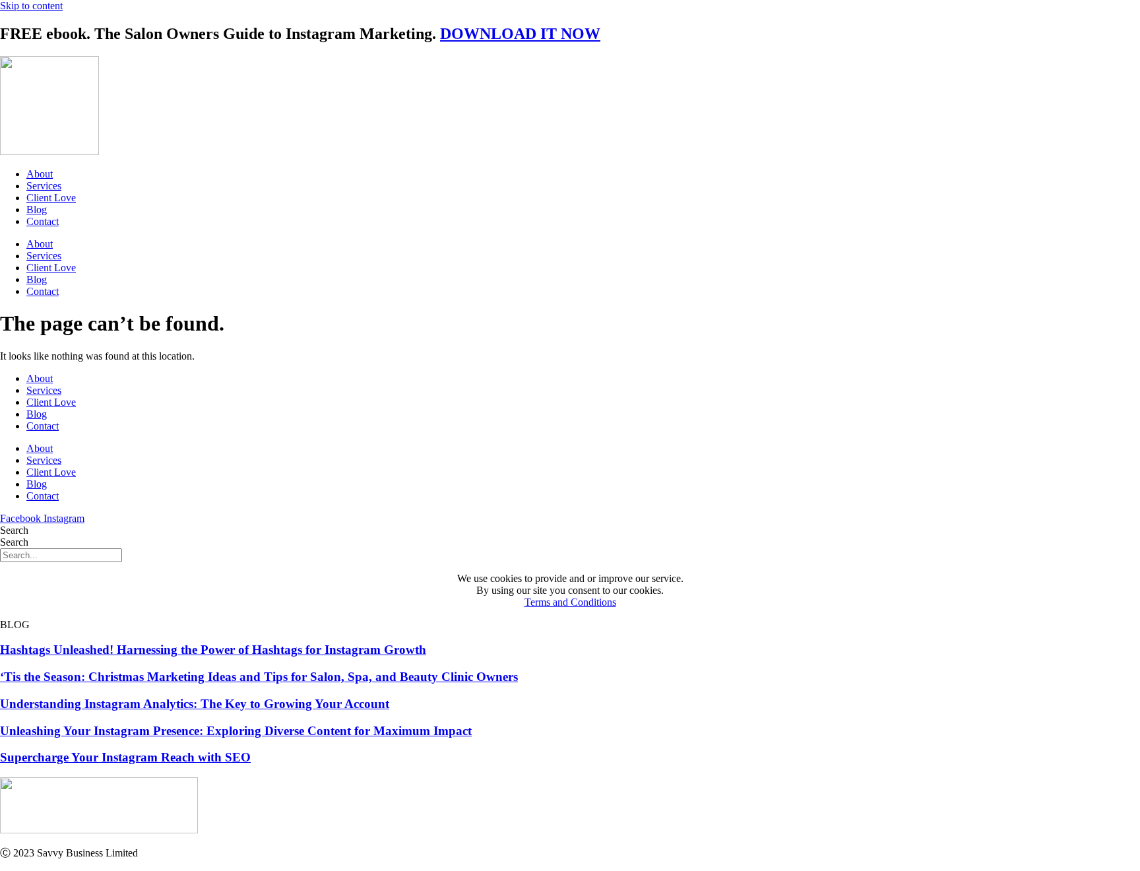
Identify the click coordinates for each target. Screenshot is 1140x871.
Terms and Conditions (570, 602)
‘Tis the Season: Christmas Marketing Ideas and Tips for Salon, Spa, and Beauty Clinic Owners (259, 677)
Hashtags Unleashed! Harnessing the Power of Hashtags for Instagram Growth (213, 650)
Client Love (51, 197)
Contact (42, 221)
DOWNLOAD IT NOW (520, 33)
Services (43, 185)
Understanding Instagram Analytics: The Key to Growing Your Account (194, 704)
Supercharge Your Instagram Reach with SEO (125, 757)
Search (14, 530)
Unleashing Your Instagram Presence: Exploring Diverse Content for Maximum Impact (236, 731)
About (39, 173)
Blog (36, 209)
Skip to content (31, 5)
